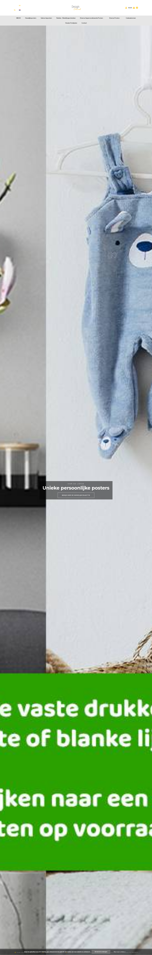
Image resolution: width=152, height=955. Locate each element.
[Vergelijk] (19, 5)
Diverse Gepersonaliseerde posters (91, 18)
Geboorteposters (46, 18)
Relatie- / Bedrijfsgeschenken (66, 18)
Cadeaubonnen (131, 18)
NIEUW (18, 18)
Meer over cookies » (120, 952)
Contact (84, 23)
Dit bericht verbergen (101, 952)
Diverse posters (114, 18)
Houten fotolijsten (71, 23)
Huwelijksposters (30, 18)
